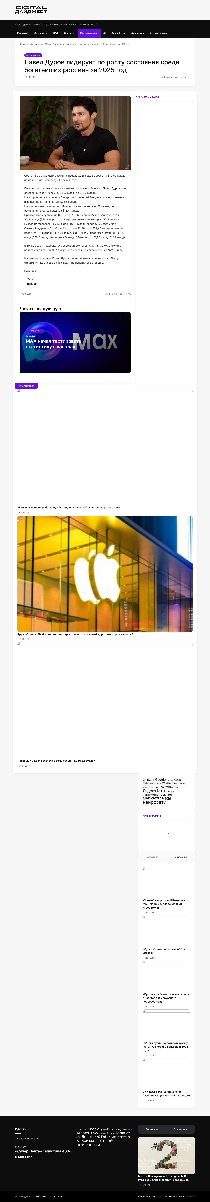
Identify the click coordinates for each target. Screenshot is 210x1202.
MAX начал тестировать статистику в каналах (53, 343)
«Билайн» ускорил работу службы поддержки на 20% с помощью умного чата (68, 507)
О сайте (173, 1196)
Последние (152, 856)
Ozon (177, 779)
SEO (55, 33)
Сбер (176, 787)
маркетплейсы (157, 798)
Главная (24, 44)
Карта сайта (144, 1196)
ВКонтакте (166, 787)
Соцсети (69, 33)
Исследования (158, 33)
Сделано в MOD (187, 1196)
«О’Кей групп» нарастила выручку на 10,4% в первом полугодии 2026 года (165, 1046)
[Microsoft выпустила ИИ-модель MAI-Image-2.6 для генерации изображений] (166, 883)
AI (104, 33)
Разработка (118, 33)
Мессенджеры (88, 33)
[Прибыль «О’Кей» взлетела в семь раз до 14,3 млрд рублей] (105, 700)
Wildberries (170, 783)
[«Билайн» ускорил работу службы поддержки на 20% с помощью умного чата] (105, 305)
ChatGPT (148, 779)
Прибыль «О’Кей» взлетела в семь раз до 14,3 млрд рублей (56, 760)
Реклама (22, 33)
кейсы (171, 791)
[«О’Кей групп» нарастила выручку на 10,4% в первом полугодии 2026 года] (166, 1025)
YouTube (182, 783)
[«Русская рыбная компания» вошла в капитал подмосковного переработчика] (166, 977)
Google (160, 779)
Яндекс (149, 791)
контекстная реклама (158, 794)
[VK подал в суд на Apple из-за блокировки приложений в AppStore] (166, 1074)
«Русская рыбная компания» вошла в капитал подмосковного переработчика (166, 998)
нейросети (154, 802)
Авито (145, 787)
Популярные (180, 856)
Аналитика (137, 33)
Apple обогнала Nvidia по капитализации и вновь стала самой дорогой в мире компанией (75, 634)
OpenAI (170, 780)
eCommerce (40, 33)
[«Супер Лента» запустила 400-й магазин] (166, 931)
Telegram (149, 783)
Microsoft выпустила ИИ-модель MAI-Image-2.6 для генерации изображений (164, 904)
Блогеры (153, 787)
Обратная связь (159, 1196)
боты (162, 790)
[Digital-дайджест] (31, 10)
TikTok (158, 784)
